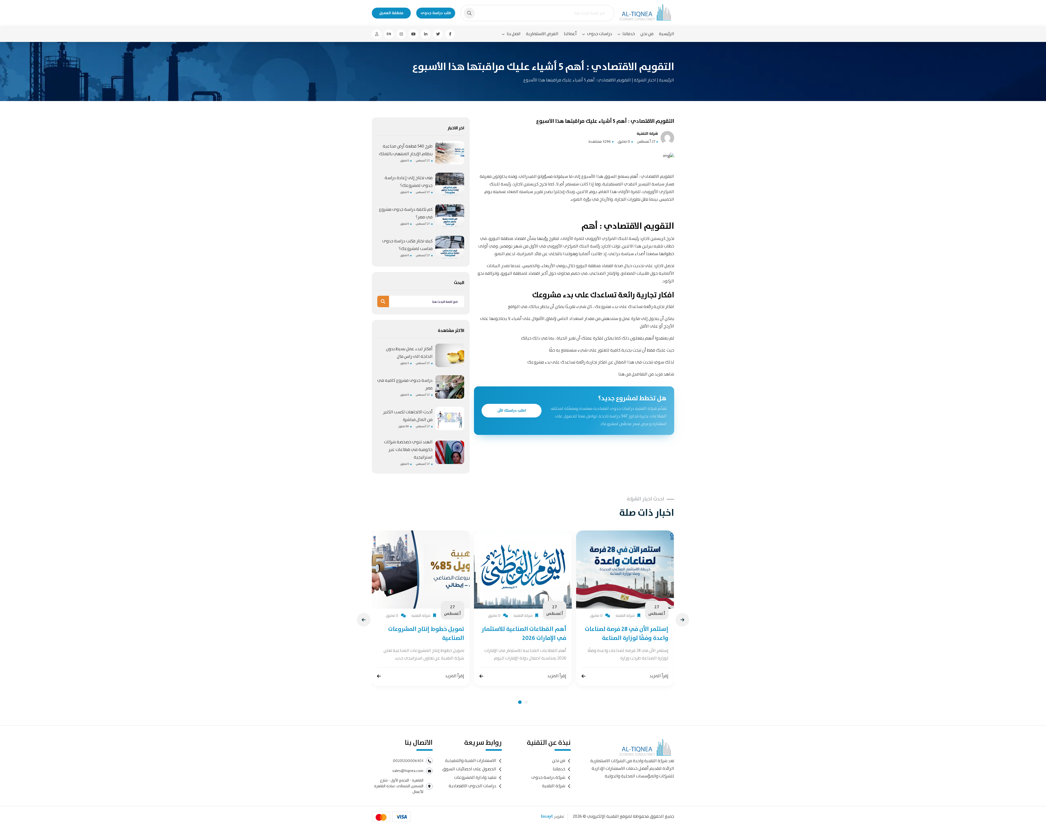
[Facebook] (450, 34)
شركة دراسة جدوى (548, 777)
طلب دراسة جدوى (436, 13)
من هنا (625, 374)
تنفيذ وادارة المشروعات (475, 777)
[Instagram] (401, 34)
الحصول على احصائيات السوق (469, 769)
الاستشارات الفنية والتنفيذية (470, 760)
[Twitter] (438, 34)
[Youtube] (413, 34)
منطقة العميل (391, 13)
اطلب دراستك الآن (511, 411)
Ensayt (547, 816)
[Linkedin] (425, 34)
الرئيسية (666, 33)
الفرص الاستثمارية (542, 33)
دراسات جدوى (599, 34)
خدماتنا (628, 34)
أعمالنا (570, 33)
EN (389, 34)
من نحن (646, 33)
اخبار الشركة (644, 80)
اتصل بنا (514, 34)
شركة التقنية (553, 786)
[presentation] (363, 620)
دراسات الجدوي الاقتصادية (472, 786)
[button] (520, 702)
